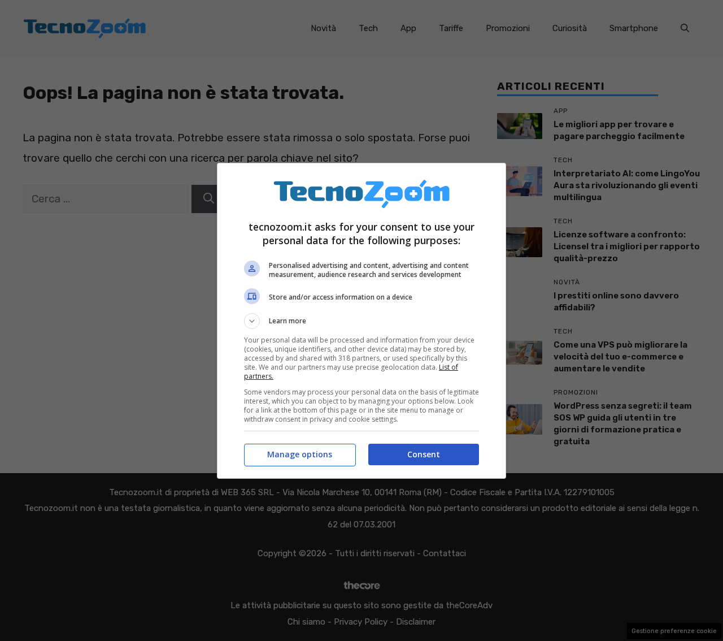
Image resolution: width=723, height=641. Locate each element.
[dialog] (361, 321)
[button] (361, 321)
